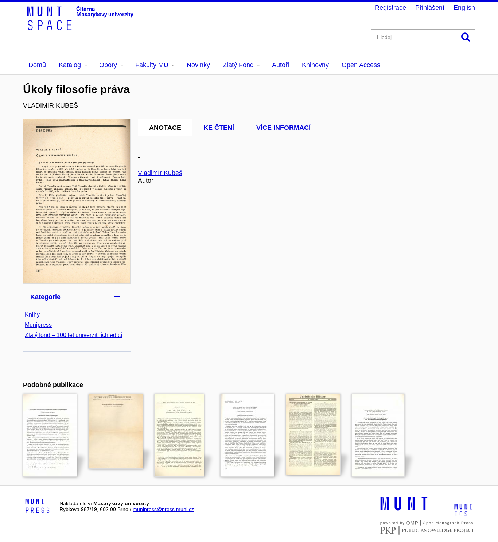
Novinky (198, 65)
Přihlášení (429, 7)
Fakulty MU (151, 65)
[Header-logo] (81, 27)
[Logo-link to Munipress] (37, 506)
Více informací (283, 127)
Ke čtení (218, 127)
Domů (37, 65)
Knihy (32, 314)
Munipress (38, 325)
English (464, 7)
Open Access (361, 65)
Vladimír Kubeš (160, 173)
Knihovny (315, 65)
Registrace (390, 7)
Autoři (280, 65)
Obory (108, 65)
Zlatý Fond (238, 65)
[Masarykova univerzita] (404, 509)
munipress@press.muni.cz (163, 509)
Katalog (70, 65)
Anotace (165, 127)
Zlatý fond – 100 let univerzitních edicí (73, 335)
